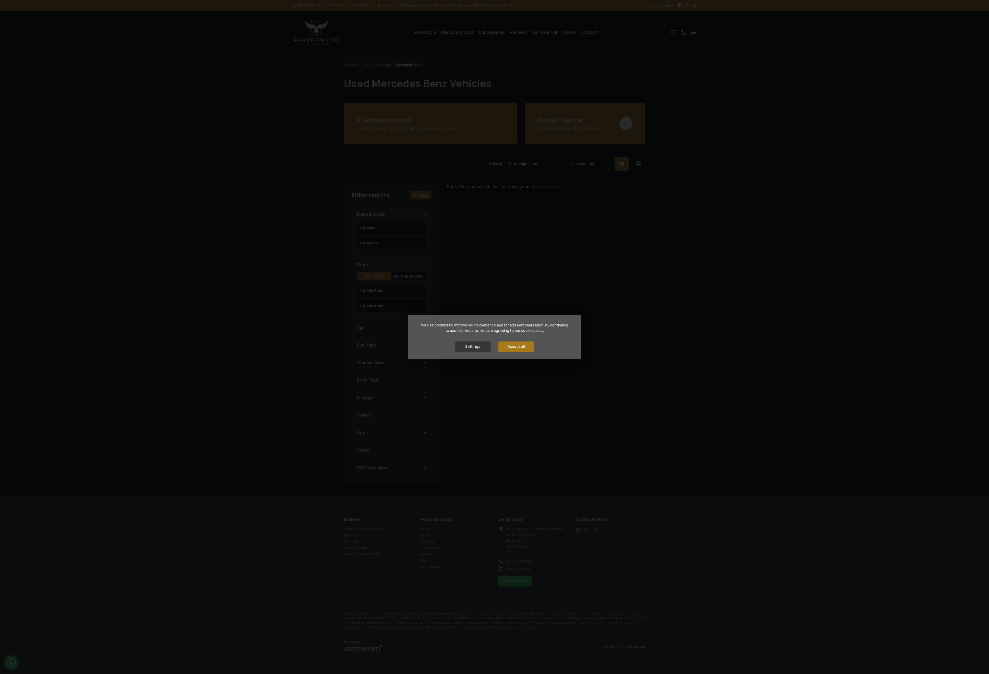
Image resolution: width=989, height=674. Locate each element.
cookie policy (532, 330)
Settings (472, 346)
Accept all (516, 346)
